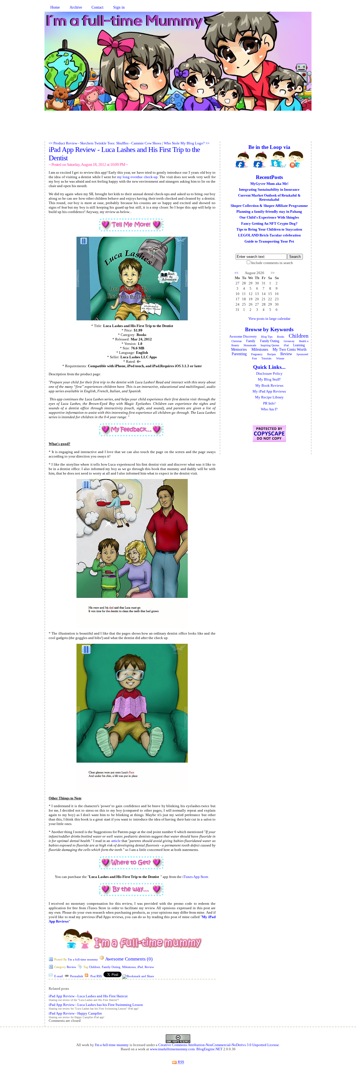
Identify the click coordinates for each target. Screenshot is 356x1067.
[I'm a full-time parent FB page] (260, 159)
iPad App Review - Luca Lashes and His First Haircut (88, 996)
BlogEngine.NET (209, 1049)
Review (71, 967)
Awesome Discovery (243, 336)
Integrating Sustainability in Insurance (269, 190)
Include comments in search (272, 263)
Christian (236, 341)
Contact (97, 7)
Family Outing (111, 967)
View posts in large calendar (269, 319)
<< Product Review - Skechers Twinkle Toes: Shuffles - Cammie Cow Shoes (105, 143)
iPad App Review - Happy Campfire (75, 1013)
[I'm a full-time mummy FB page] (242, 159)
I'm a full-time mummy (83, 959)
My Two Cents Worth (289, 349)
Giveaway (289, 341)
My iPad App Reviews (269, 391)
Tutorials (266, 358)
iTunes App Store (195, 877)
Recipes (271, 354)
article (116, 841)
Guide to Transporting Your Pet (269, 241)
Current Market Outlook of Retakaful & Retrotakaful (269, 197)
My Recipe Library (269, 397)
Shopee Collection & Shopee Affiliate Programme (269, 206)
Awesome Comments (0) (129, 959)
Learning (299, 345)
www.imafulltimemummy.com (172, 1049)
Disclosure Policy (269, 374)
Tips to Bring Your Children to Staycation (269, 229)
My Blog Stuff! (269, 379)
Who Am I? (269, 409)
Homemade (250, 345)
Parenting (239, 354)
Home (55, 7)
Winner (280, 358)
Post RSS (96, 976)
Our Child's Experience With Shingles (269, 217)
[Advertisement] (178, 128)
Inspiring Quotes (270, 345)
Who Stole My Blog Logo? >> (186, 143)
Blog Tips (267, 336)
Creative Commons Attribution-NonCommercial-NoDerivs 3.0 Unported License (218, 1045)
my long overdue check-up (137, 177)
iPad (140, 967)
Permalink (76, 976)
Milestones (129, 967)
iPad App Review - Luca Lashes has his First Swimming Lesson (96, 1005)
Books (280, 336)
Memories (239, 349)
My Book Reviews (269, 386)
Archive (76, 7)
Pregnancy (257, 354)
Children (94, 967)
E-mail (58, 976)
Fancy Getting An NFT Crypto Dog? (269, 224)
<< (236, 273)
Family (250, 341)
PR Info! (269, 403)
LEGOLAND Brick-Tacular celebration (269, 235)
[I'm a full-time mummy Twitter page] (278, 159)
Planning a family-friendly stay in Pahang (269, 212)
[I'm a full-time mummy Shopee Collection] (296, 159)
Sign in (119, 7)
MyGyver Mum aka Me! (269, 184)
